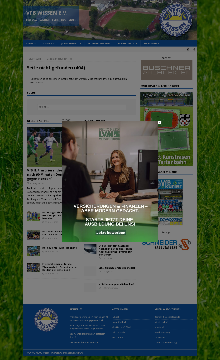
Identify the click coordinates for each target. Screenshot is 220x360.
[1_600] (110, 240)
